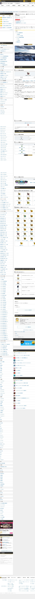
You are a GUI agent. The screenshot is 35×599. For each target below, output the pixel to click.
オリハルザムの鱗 (28, 200)
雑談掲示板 (13, 5)
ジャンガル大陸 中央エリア (3, 314)
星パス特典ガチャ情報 (3, 78)
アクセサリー (30, 138)
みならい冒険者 (2, 361)
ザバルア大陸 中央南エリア (3, 326)
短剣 (1, 428)
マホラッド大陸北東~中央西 (3, 349)
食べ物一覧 (1, 496)
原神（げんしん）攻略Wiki (11, 586)
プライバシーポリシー (13, 577)
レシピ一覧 (1, 489)
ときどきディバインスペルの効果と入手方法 (7, 23)
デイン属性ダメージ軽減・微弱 (21, 153)
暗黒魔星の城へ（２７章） (3, 260)
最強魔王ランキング (2, 96)
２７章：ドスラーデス (3, 181)
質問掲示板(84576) (2, 63)
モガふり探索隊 (2, 517)
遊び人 (1, 375)
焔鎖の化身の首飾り (18, 222)
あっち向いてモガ (2, 103)
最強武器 (19, 5)
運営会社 (28, 577)
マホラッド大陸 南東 (3, 307)
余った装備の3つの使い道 (5, 21)
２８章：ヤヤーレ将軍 (3, 183)
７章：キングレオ (2, 131)
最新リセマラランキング (3, 87)
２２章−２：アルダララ (3, 159)
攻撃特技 (1, 475)
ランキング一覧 (2, 85)
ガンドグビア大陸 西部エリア (4, 335)
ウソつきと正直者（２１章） (4, 249)
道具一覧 (1, 492)
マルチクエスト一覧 (2, 342)
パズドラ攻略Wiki (21, 583)
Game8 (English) (32, 577)
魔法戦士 (1, 386)
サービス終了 (8, 5)
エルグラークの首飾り (28, 204)
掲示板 (10, 15)
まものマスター (2, 389)
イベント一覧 (2, 68)
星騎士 (1, 403)
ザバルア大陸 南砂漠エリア (3, 333)
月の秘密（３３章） (2, 270)
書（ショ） (1, 447)
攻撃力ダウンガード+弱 (28, 85)
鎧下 (1, 454)
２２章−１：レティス (3, 158)
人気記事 (3, 15)
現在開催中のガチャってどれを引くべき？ (5, 71)
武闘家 (1, 368)
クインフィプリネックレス (18, 240)
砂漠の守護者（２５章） (3, 256)
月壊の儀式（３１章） (3, 267)
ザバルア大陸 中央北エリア (3, 319)
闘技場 (24, 5)
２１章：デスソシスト (3, 156)
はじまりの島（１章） (3, 214)
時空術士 (1, 412)
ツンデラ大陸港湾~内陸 (3, 347)
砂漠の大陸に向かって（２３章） (4, 253)
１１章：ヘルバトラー (3, 138)
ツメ (1, 433)
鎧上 (1, 452)
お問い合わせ (24, 577)
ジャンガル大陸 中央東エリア (4, 312)
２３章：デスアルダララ (3, 172)
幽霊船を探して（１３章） (3, 235)
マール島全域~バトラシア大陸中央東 (5, 344)
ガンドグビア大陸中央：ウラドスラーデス (5, 209)
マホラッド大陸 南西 (3, 305)
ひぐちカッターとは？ (5, 19)
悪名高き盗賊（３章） (3, 218)
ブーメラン (1, 440)
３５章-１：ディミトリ (3, 195)
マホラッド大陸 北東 (3, 298)
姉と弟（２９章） (2, 263)
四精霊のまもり (18, 231)
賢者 (1, 384)
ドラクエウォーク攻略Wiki (11, 584)
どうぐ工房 (1, 511)
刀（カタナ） (2, 445)
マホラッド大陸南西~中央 (3, 351)
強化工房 (1, 510)
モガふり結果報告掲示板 (3, 57)
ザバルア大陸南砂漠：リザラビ (4, 207)
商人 (1, 377)
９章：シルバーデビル (3, 135)
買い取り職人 (2, 508)
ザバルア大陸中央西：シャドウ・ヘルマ (5, 204)
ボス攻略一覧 (2, 106)
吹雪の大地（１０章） (3, 230)
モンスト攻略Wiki (32, 583)
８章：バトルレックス (3, 133)
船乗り (1, 370)
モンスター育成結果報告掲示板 (4, 56)
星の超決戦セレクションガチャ (4, 75)
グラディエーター (2, 393)
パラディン (1, 382)
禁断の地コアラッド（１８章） (4, 244)
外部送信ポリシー (19, 577)
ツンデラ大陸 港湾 (2, 293)
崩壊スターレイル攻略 (10, 583)
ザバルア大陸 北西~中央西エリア (4, 354)
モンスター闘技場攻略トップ (4, 82)
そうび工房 (1, 515)
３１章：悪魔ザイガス (3, 188)
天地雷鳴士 (1, 410)
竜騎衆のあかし (21, 245)
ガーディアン (2, 407)
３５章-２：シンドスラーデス (4, 197)
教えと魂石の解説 (2, 463)
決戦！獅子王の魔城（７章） (4, 225)
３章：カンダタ (2, 113)
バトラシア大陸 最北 (3, 291)
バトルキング (2, 398)
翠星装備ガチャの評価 (3, 73)
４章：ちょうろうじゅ (3, 126)
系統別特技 (1, 485)
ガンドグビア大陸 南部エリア (4, 337)
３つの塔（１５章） (2, 239)
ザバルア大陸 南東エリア (3, 330)
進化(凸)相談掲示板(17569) (3, 61)
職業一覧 (1, 358)
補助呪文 (1, 480)
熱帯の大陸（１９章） (3, 246)
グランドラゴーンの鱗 (24, 231)
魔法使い (1, 365)
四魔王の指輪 (31, 231)
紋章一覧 (1, 470)
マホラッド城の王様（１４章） (4, 237)
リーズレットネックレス (25, 222)
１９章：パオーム (2, 152)
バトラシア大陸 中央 (3, 286)
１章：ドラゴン (2, 110)
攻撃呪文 (1, 478)
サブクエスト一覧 (2, 277)
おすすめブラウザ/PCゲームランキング (6, 550)
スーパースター (2, 391)
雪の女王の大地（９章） (3, 228)
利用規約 (9, 577)
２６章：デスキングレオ (3, 179)
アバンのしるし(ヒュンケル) (18, 213)
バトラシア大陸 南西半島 (3, 281)
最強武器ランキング (2, 89)
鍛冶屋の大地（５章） (3, 221)
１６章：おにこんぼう (3, 147)
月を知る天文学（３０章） (3, 265)
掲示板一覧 (1, 54)
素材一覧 (1, 499)
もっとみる (11, 29)
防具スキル (1, 482)
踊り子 (1, 372)
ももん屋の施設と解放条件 (3, 503)
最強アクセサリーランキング (4, 92)
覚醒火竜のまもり (19, 204)
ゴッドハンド (2, 400)
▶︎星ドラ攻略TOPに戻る (4, 45)
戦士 (1, 363)
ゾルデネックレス (31, 222)
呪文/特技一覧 (2, 473)
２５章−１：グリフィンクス (3, 176)
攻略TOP (2, 5)
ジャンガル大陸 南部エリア (3, 316)
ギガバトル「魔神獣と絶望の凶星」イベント (21, 184)
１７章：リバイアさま (3, 149)
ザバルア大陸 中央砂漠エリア (4, 321)
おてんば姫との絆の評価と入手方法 (6, 25)
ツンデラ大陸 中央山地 (3, 295)
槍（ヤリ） (1, 431)
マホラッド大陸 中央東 (3, 302)
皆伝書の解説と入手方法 (3, 466)
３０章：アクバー (2, 186)
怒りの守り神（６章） (3, 223)
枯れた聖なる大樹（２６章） (4, 258)
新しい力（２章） (2, 216)
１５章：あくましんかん (3, 145)
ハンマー (1, 438)
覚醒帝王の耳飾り (25, 235)
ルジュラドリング (25, 218)
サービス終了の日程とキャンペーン (4, 49)
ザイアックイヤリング (19, 200)
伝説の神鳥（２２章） (3, 251)
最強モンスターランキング (3, 94)
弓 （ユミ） (1, 442)
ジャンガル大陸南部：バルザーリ (4, 202)
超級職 (33, 5)
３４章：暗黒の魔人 (2, 193)
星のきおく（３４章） (3, 272)
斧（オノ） (1, 435)
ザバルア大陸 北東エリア (3, 323)
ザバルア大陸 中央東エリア (3, 328)
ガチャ (28, 5)
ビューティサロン (2, 504)
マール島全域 (2, 279)
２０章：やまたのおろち (3, 154)
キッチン (1, 513)
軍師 (1, 419)
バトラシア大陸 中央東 (3, 284)
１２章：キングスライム (3, 140)
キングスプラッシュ (2, 101)
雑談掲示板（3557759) (3, 59)
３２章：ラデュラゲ (2, 190)
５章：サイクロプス (2, 128)
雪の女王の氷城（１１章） (3, 232)
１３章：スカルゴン (2, 142)
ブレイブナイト (2, 414)
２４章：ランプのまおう (3, 174)
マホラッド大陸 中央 (3, 309)
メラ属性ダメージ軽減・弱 (25, 80)
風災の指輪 (31, 240)
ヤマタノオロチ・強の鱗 (25, 240)
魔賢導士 (1, 405)
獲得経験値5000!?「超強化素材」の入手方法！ (7, 17)
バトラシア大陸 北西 (3, 288)
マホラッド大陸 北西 (3, 300)
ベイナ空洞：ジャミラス (3, 200)
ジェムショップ (2, 506)
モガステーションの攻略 (3, 99)
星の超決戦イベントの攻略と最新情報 (7, 27)
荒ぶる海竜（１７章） (3, 242)
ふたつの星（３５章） (3, 274)
